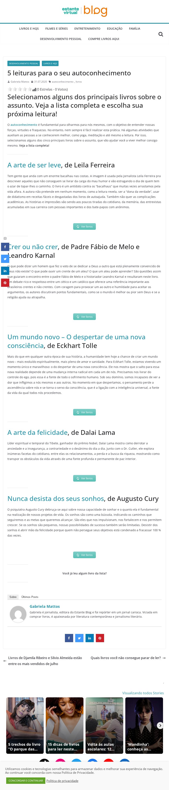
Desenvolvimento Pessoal (61, 39)
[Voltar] (8, 725)
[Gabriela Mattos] (18, 609)
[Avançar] (160, 725)
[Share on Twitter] (79, 641)
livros (79, 81)
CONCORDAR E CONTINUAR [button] (26, 780)
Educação (114, 28)
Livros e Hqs (29, 28)
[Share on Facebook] (69, 641)
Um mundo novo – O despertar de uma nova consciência (76, 341)
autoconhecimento (62, 81)
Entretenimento (87, 28)
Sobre (12, 597)
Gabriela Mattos (20, 81)
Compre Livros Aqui (103, 39)
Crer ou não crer (32, 246)
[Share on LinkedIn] (5, 274)
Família (134, 28)
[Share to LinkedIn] (90, 641)
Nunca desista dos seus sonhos (55, 498)
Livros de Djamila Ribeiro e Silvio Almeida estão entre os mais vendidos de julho (45, 661)
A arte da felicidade (37, 432)
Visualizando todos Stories (143, 693)
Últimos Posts (29, 597)
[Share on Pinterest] (100, 641)
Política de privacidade (62, 781)
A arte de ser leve (34, 164)
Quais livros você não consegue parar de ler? (126, 658)
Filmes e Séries (56, 28)
